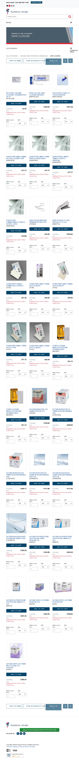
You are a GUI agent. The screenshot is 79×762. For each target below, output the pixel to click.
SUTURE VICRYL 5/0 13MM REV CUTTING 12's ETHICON (16, 666)
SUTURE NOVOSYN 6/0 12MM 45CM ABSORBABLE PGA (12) (62, 475)
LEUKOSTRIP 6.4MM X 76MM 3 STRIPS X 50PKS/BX (61, 158)
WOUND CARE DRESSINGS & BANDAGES (34, 56)
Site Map (32, 746)
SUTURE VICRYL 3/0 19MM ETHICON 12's (39, 601)
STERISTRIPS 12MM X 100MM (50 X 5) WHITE (14, 285)
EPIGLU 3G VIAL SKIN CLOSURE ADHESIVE (37, 94)
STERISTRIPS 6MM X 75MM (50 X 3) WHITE (39, 347)
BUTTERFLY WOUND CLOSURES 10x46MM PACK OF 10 (16, 95)
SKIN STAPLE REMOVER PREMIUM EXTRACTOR (38, 221)
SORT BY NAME (16, 61)
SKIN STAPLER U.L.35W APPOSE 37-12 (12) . (61, 221)
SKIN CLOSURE (55, 56)
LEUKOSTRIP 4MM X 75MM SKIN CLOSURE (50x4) (39, 158)
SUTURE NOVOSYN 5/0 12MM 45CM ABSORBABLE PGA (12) (39, 475)
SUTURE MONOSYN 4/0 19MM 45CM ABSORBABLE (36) (16, 475)
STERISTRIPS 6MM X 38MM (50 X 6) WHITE (62, 285)
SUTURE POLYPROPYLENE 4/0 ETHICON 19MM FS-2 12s (62, 538)
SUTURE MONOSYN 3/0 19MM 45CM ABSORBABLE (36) (62, 411)
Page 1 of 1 (54, 61)
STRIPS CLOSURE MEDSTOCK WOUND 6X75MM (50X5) (13, 411)
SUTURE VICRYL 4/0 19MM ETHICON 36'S (62, 601)
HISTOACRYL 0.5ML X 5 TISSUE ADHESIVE (61, 94)
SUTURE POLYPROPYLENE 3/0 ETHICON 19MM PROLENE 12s (39, 538)
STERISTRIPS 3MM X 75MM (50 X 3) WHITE (39, 285)
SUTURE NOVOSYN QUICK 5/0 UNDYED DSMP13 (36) (16, 537)
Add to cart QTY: (10, 121)
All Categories (12, 56)
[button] (39, 730)
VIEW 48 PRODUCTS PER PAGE (35, 61)
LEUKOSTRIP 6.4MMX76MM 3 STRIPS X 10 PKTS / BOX (15, 222)
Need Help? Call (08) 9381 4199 (18, 2)
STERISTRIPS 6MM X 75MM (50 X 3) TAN (16, 347)
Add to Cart (16, 103)
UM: (19, 120)
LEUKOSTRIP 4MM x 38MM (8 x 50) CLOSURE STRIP (16, 158)
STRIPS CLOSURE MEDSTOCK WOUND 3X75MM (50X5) (60, 347)
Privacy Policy (24, 746)
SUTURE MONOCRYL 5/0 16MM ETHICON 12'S (38, 410)
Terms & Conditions (12, 746)
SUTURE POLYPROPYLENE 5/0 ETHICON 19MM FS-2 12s (16, 602)
